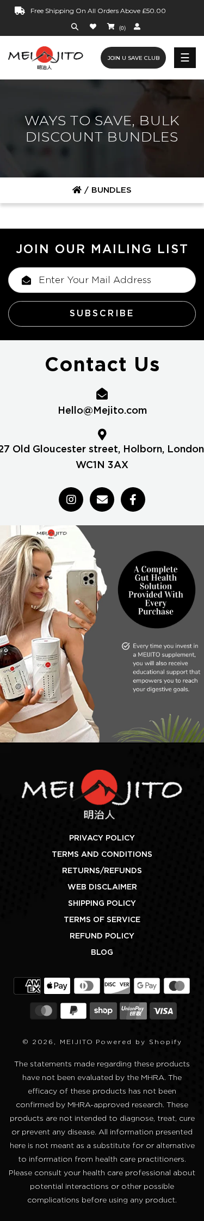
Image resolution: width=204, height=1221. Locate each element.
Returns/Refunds (102, 871)
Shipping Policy (102, 903)
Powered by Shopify (139, 1042)
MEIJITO (77, 1042)
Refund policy (102, 936)
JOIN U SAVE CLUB (133, 58)
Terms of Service (102, 920)
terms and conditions (102, 854)
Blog (102, 952)
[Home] (77, 190)
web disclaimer (102, 887)
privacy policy (102, 838)
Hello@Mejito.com (102, 411)
